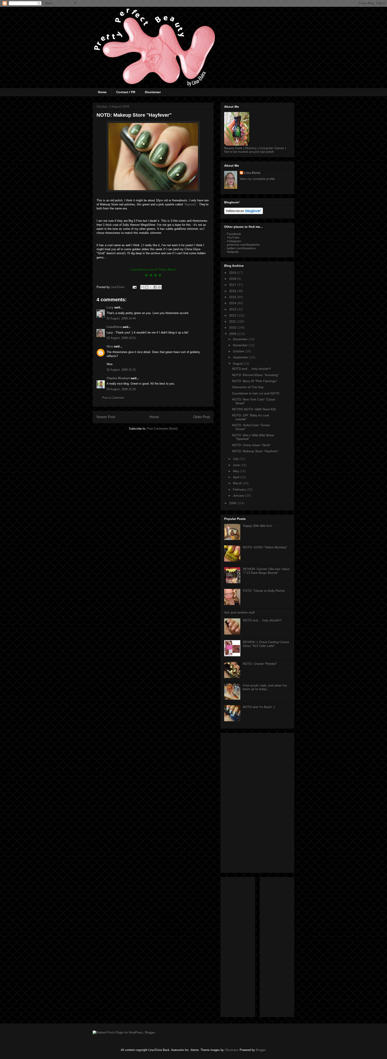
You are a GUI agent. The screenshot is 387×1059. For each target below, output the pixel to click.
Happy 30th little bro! (257, 525)
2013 (233, 309)
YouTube (233, 237)
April (236, 477)
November (241, 345)
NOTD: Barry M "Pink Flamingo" (254, 381)
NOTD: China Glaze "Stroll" (251, 445)
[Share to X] (151, 287)
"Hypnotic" (190, 204)
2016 (233, 291)
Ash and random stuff (239, 612)
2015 (233, 297)
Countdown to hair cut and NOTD (255, 393)
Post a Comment (113, 397)
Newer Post (106, 417)
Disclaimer (153, 92)
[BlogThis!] (146, 287)
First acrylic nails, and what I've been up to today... (265, 687)
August (238, 363)
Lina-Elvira (114, 327)
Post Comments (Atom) (162, 428)
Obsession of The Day (248, 387)
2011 (233, 321)
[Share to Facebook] (155, 287)
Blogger (260, 1050)
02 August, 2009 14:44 (121, 318)
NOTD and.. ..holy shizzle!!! (251, 368)
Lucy (110, 307)
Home (102, 92)
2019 (233, 272)
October (239, 351)
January (239, 495)
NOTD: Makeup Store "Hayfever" (255, 451)
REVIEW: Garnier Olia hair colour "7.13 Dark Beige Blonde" (266, 571)
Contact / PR (125, 92)
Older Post (201, 417)
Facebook (234, 234)
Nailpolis (233, 252)
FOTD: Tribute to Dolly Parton (264, 590)
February (240, 489)
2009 (233, 334)
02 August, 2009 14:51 (121, 338)
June (237, 465)
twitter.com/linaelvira (241, 248)
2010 (233, 327)
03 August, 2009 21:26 (121, 389)
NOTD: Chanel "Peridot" (260, 663)
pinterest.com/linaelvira (243, 244)
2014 (233, 303)
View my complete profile (257, 179)
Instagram (234, 241)
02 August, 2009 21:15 (121, 369)
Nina (110, 346)
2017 (233, 284)
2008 (233, 503)
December (241, 339)
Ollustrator (231, 1050)
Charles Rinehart (118, 378)
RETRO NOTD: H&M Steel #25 (254, 409)
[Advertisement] (257, 802)
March (238, 483)
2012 (233, 315)
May (236, 471)
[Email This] (142, 287)
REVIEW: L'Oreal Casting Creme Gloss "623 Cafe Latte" (266, 644)
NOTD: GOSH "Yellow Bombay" (265, 547)
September (241, 357)
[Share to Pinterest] (159, 287)
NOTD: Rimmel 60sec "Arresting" (255, 375)
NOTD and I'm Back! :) (259, 707)
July (236, 459)
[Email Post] (134, 287)
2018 (233, 278)
